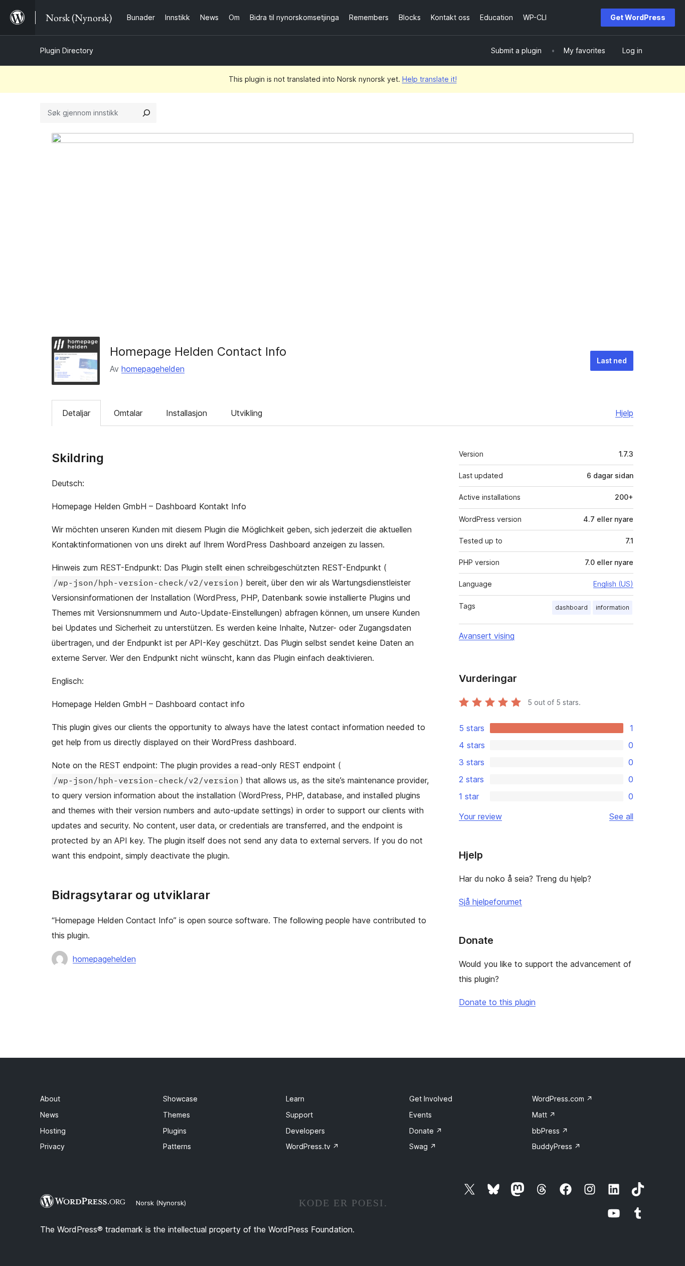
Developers (305, 1131)
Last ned (612, 360)
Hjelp (624, 413)
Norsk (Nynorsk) (161, 1203)
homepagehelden (153, 369)
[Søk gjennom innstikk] (146, 113)
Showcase (180, 1098)
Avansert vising (487, 636)
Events (420, 1114)
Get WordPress (637, 17)
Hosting (53, 1131)
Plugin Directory (66, 50)
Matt (544, 1114)
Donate (425, 1131)
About (50, 1098)
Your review (480, 816)
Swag (422, 1146)
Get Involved (430, 1098)
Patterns (177, 1146)
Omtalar (128, 413)
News (49, 1114)
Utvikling (246, 413)
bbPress (550, 1131)
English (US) (613, 584)
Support (299, 1114)
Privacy (52, 1146)
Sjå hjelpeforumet (490, 902)
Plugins (175, 1131)
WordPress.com (562, 1098)
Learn (295, 1098)
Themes (176, 1114)
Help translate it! (429, 79)
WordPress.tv (312, 1146)
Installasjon (186, 413)
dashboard (571, 607)
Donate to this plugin (497, 1002)
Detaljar (76, 413)
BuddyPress (556, 1146)
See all (621, 816)
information (612, 607)
